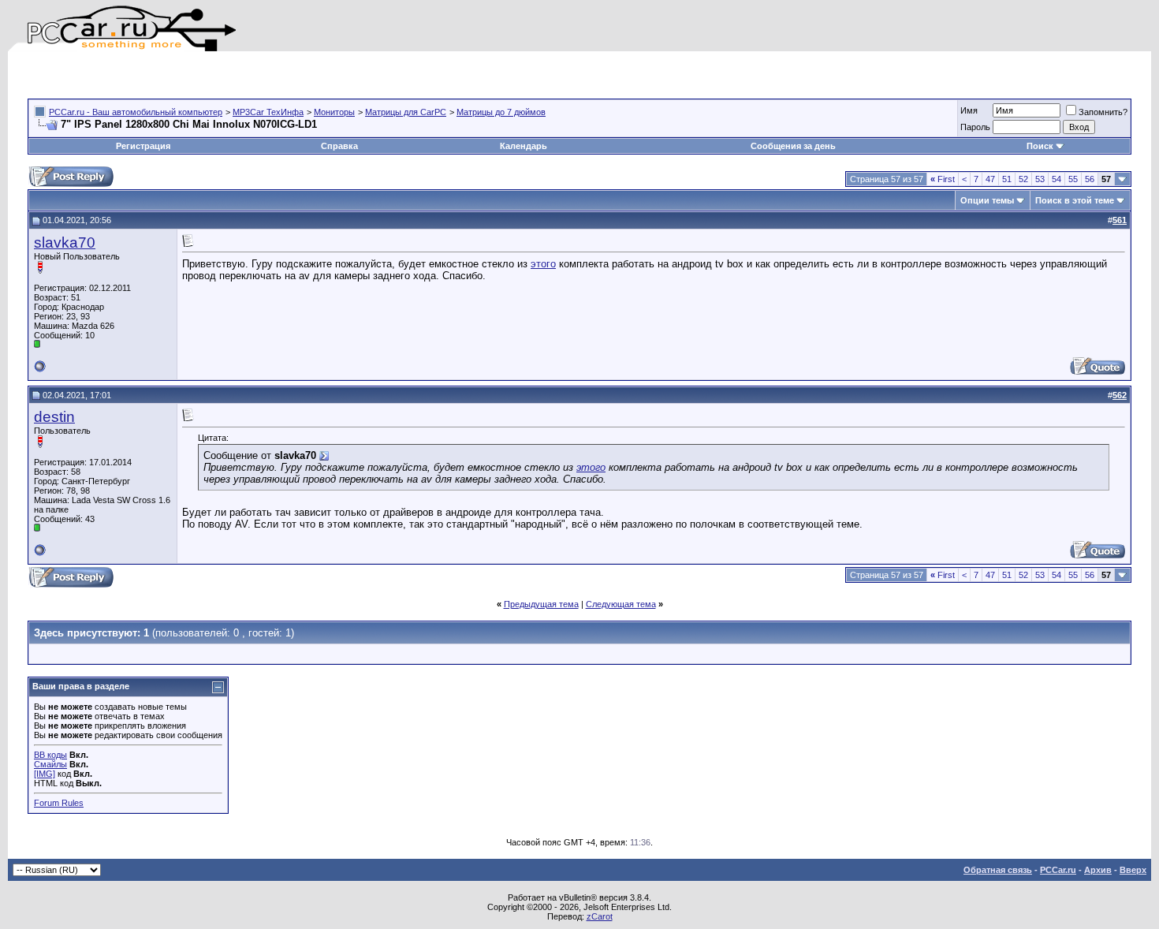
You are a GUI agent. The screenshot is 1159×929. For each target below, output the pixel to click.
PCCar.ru (1058, 870)
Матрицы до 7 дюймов (501, 112)
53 (1040, 179)
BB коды (50, 754)
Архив (1098, 870)
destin (54, 417)
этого (543, 264)
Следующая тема (621, 604)
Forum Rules (59, 803)
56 (1089, 179)
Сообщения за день (793, 146)
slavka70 (64, 242)
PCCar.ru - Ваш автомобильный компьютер (135, 112)
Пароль (975, 127)
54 (1056, 179)
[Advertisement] (212, 75)
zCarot (600, 916)
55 (1073, 179)
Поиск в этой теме (1074, 200)
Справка (339, 146)
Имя (969, 110)
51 (1007, 179)
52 (1023, 179)
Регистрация (143, 146)
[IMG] (44, 773)
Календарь (523, 146)
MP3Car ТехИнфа (268, 112)
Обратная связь (997, 870)
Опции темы (987, 200)
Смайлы (50, 764)
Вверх (1133, 870)
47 (990, 179)
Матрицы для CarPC (405, 112)
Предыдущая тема (541, 604)
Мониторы (334, 112)
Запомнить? (1103, 112)
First (942, 179)
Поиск (1040, 146)
